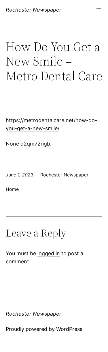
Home (12, 189)
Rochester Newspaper (33, 10)
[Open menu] (98, 9)
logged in (48, 253)
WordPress (69, 329)
